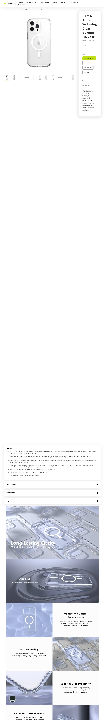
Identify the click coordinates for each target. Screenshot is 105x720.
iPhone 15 (86, 72)
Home (5, 9)
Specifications (11, 484)
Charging (73, 2)
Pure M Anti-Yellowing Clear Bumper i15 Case (33, 9)
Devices (20, 2)
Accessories (21, 4)
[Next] (72, 43)
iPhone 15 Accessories (14, 9)
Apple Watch (45, 2)
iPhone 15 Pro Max (89, 58)
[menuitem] (21, 2)
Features (9, 448)
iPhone (29, 2)
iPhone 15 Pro (88, 63)
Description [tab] (86, 85)
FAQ (8, 501)
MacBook (64, 2)
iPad (36, 2)
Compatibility (11, 493)
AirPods (54, 2)
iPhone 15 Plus (88, 67)
